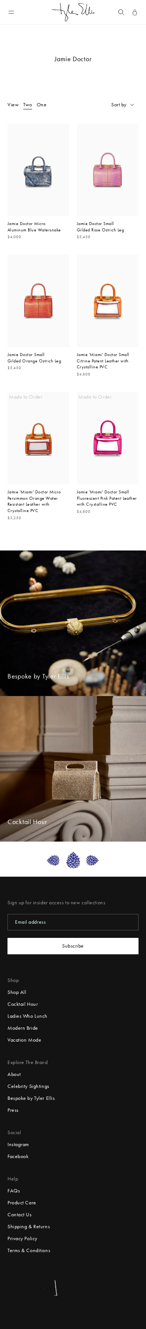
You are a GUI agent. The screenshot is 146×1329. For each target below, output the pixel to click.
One (42, 105)
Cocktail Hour (22, 1004)
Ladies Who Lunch (27, 1016)
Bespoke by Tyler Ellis (31, 1098)
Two (27, 105)
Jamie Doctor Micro (26, 223)
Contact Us (19, 1214)
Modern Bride (22, 1028)
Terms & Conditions (28, 1250)
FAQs (13, 1191)
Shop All (16, 992)
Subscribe (73, 946)
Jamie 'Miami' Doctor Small (103, 354)
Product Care (21, 1202)
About (14, 1074)
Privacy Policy (22, 1238)
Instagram (18, 1144)
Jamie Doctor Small (95, 223)
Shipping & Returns (28, 1226)
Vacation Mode (24, 1040)
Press (13, 1110)
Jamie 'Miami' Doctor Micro (34, 492)
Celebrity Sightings (28, 1086)
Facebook (17, 1156)
